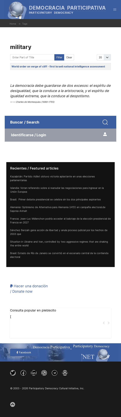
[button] (114, 9)
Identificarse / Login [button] (28, 135)
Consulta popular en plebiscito (33, 310)
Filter (59, 57)
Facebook (24, 352)
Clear (69, 57)
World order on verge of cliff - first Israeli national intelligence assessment (58, 66)
